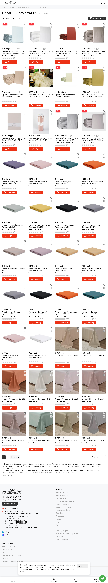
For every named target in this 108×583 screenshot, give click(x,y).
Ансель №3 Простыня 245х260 (13, 399)
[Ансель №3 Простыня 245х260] (14, 382)
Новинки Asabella (62, 540)
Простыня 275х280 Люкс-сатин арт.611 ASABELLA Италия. (93, 52)
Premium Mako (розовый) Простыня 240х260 (12, 356)
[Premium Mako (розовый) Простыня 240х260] (14, 339)
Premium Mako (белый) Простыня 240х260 (37, 356)
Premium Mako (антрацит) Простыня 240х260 (12, 313)
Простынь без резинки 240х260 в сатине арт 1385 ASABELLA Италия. (67, 139)
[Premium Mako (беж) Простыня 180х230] (14, 252)
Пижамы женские (63, 498)
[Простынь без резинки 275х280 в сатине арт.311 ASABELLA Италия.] (41, 78)
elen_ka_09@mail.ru (12, 509)
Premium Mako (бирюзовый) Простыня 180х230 (13, 226)
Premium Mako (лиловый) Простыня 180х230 (38, 269)
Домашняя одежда (63, 507)
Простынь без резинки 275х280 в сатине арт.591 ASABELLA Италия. (94, 139)
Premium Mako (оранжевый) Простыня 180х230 (92, 183)
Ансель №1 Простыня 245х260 (66, 355)
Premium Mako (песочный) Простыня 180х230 (65, 269)
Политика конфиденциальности (14, 561)
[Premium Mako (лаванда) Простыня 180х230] (14, 165)
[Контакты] (105, 2)
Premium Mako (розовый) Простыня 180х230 (38, 183)
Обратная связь (8, 549)
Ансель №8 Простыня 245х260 (66, 441)
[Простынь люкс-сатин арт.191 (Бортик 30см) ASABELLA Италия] (67, 78)
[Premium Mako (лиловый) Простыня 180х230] (41, 252)
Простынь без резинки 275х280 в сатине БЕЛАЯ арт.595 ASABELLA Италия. (41, 52)
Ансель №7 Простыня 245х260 (13, 441)
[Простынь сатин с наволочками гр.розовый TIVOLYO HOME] (41, 121)
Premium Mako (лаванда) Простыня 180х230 (11, 183)
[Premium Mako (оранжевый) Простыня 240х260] (67, 295)
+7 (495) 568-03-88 (11, 500)
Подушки (59, 522)
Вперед (14, 457)
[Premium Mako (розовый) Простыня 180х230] (41, 165)
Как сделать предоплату (11, 555)
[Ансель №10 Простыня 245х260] (94, 424)
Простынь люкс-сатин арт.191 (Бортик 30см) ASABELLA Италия (66, 96)
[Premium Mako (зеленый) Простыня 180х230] (67, 165)
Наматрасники (61, 528)
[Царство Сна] (10, 2)
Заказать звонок (10, 504)
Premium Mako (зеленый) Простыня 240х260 (91, 313)
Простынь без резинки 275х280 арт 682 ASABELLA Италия (14, 96)
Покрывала (60, 516)
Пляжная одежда (62, 504)
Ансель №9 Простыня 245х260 (40, 441)
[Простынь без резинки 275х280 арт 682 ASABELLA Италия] (14, 78)
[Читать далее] (7, 475)
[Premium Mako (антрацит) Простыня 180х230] (94, 208)
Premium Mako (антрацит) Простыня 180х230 (91, 226)
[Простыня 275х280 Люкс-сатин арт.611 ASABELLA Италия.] (94, 34)
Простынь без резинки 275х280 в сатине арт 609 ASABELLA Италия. (14, 52)
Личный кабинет (8, 547)
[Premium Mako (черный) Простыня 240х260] (41, 295)
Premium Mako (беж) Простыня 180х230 (14, 269)
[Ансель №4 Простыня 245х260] (41, 382)
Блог (4, 552)
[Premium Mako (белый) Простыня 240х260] (41, 339)
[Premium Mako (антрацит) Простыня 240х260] (14, 295)
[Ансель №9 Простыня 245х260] (41, 424)
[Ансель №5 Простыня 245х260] (67, 382)
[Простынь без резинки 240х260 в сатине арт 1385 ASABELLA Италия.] (67, 121)
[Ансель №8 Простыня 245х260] (67, 424)
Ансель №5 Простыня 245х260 (66, 399)
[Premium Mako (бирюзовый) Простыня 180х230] (14, 208)
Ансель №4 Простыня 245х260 (40, 399)
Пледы (58, 519)
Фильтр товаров (98, 18)
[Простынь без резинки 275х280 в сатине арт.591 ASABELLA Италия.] (94, 121)
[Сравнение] (24, 27)
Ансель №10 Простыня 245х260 (93, 441)
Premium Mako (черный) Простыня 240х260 (38, 313)
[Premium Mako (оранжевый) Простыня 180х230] (94, 165)
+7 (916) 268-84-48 (11, 497)
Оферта (5, 558)
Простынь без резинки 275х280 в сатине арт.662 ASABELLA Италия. (67, 52)
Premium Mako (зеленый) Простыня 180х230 (64, 183)
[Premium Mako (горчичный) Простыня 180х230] (41, 208)
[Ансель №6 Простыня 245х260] (94, 382)
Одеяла (59, 525)
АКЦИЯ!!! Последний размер (67, 534)
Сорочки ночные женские (66, 501)
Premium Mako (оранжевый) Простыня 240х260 (66, 313)
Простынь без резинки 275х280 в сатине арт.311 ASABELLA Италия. (41, 96)
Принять (82, 566)
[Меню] (2, 2)
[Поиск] (101, 2)
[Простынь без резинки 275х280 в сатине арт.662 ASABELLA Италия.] (67, 34)
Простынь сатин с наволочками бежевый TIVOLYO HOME (14, 139)
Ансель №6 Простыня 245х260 (93, 399)
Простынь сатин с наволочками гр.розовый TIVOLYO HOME (40, 139)
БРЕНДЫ (59, 537)
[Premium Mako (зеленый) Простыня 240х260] (94, 295)
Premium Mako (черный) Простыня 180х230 (64, 226)
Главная (4, 7)
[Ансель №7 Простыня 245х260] (14, 424)
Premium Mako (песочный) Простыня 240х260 (92, 269)
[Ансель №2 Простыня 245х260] (94, 339)
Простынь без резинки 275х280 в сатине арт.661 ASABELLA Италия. (94, 96)
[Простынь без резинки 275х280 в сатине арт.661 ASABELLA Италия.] (94, 78)
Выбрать (11, 62)
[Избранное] (24, 23)
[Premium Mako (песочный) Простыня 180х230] (67, 252)
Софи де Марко (62, 531)
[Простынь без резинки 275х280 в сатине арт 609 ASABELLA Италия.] (14, 34)
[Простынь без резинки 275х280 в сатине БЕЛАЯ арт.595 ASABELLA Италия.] (41, 34)
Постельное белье (23, 7)
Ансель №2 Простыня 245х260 (93, 355)
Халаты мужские (62, 495)
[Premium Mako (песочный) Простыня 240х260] (94, 252)
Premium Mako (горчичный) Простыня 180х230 (39, 226)
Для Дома (60, 513)
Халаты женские (62, 492)
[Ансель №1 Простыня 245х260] (67, 339)
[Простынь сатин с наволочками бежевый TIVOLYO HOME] (14, 121)
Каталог (12, 7)
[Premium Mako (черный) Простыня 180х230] (67, 208)
